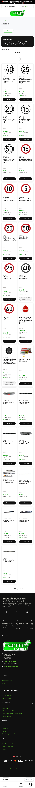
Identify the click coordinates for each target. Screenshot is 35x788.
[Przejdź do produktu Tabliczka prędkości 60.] (9, 309)
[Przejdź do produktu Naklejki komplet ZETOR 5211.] (9, 512)
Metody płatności (7, 696)
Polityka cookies (6, 716)
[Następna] (33, 2)
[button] (17, 676)
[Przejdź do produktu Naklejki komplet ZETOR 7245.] (9, 433)
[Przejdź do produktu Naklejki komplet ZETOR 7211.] (25, 512)
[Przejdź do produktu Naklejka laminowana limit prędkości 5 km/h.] (25, 189)
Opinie (4, 683)
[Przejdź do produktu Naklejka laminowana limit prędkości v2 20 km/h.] (9, 109)
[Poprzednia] (2, 2)
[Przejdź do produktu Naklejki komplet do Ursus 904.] (25, 433)
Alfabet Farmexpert (7, 744)
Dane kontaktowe (7, 680)
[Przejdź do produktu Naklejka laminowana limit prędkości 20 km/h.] (9, 228)
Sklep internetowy (16, 768)
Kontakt (4, 731)
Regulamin (5, 708)
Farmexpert (4, 20)
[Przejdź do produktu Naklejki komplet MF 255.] (9, 393)
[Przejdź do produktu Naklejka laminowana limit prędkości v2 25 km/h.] (25, 69)
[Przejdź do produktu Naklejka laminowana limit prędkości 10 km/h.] (9, 189)
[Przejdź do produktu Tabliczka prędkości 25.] (9, 268)
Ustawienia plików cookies (9, 734)
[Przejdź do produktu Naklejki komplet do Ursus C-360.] (9, 472)
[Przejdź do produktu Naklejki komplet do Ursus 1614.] (9, 551)
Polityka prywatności (8, 711)
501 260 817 (27, 6)
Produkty (4, 749)
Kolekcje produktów (7, 746)
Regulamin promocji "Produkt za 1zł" (12, 713)
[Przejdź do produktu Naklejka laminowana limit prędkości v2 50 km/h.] (9, 149)
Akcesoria (12, 20)
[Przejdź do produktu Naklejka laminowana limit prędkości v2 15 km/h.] (25, 109)
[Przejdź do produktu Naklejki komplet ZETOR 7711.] (25, 393)
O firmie (4, 686)
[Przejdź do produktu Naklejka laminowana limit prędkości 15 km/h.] (25, 149)
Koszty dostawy (6, 698)
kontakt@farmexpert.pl (11, 666)
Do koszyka (9, 99)
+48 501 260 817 (10, 662)
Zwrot (3, 726)
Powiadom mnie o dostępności (25, 298)
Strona (14, 59)
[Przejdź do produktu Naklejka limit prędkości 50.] (25, 228)
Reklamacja (5, 728)
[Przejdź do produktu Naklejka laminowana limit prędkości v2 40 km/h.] (9, 69)
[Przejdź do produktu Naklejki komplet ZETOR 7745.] (25, 473)
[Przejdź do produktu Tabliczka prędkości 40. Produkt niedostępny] (25, 268)
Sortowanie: (17, 52)
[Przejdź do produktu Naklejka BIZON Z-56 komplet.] (25, 351)
